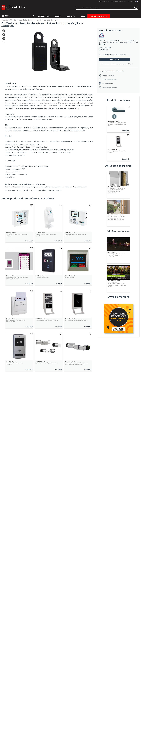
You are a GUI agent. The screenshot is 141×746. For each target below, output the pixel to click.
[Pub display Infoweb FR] (118, 318)
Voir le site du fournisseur (114, 55)
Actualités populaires (118, 165)
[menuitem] (3, 16)
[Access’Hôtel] (118, 35)
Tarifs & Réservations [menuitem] (98, 16)
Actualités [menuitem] (70, 16)
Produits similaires (118, 100)
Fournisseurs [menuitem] (43, 16)
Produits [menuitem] (57, 16)
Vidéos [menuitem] (82, 16)
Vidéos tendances (118, 231)
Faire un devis (114, 59)
